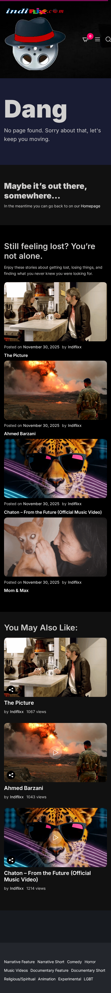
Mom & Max (16, 590)
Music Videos (16, 970)
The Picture (16, 355)
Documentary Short (88, 970)
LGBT (88, 979)
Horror (90, 961)
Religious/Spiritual (19, 979)
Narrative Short (50, 961)
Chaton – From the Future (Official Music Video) (53, 512)
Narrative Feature (19, 961)
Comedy (74, 961)
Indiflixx (75, 347)
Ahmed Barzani (20, 433)
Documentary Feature (49, 970)
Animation (47, 979)
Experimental (69, 979)
